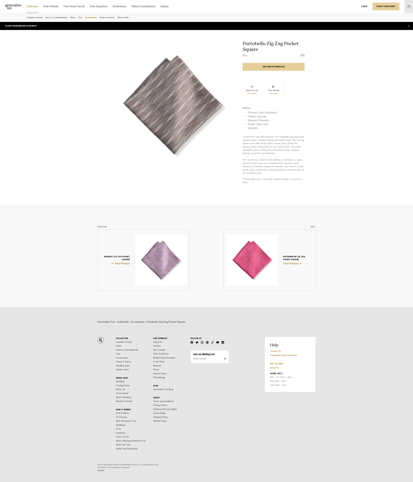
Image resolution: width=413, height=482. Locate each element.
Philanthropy (159, 377)
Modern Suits (122, 369)
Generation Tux (106, 321)
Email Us (274, 368)
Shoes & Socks (107, 17)
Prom (118, 429)
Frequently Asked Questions (283, 355)
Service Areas (160, 373)
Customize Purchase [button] (274, 66)
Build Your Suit (123, 444)
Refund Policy (160, 421)
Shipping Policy (160, 417)
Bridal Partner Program (164, 358)
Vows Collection (161, 354)
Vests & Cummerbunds (56, 17)
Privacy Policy (160, 405)
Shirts (73, 17)
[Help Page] (409, 6)
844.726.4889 (276, 364)
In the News (159, 361)
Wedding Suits (123, 365)
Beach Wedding (123, 397)
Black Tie (120, 389)
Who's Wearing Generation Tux (131, 441)
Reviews (157, 365)
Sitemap (100, 470)
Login (364, 6)
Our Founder (159, 350)
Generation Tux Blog (163, 389)
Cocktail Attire (123, 385)
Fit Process (121, 417)
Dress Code (123, 17)
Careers (157, 346)
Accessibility (159, 413)
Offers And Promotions (127, 449)
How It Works (122, 413)
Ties (80, 17)
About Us (157, 342)
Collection (123, 321)
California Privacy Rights (165, 409)
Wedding (120, 381)
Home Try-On (122, 437)
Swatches (121, 433)
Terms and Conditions (163, 401)
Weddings (121, 425)
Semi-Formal (122, 393)
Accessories (91, 17)
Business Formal (124, 401)
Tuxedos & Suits (34, 17)
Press (156, 369)
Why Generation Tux (126, 421)
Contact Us (275, 351)
